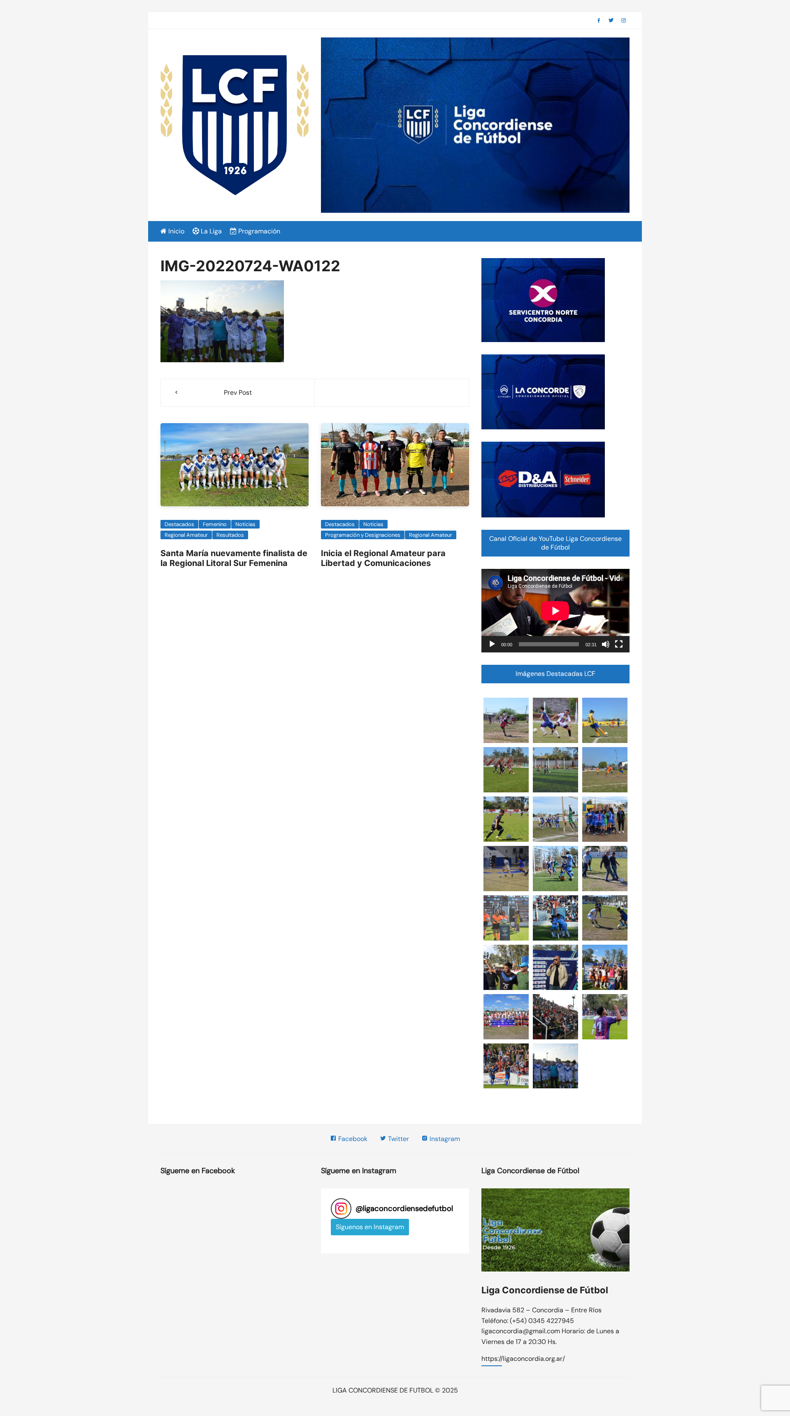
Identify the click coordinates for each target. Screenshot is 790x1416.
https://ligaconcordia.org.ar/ (523, 1359)
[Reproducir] (492, 644)
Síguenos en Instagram (370, 1227)
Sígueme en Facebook (197, 1171)
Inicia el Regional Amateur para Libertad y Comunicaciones (383, 558)
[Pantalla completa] (619, 644)
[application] (555, 610)
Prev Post (238, 392)
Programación (258, 231)
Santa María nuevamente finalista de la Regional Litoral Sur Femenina (233, 558)
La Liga (210, 231)
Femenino (215, 524)
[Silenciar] (606, 644)
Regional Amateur (186, 534)
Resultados (230, 534)
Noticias (245, 524)
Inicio (175, 231)
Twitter (397, 1138)
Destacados (179, 524)
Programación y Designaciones (362, 534)
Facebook (352, 1138)
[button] (506, 720)
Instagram (444, 1138)
